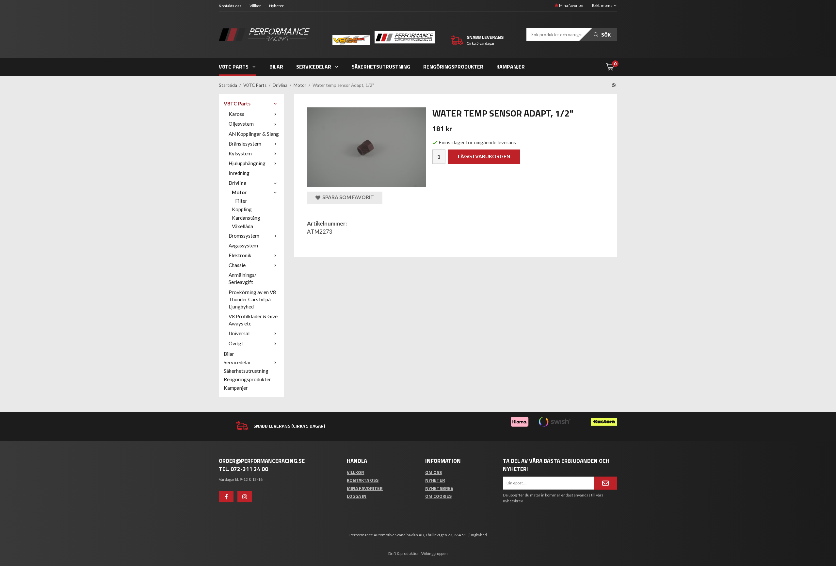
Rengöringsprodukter (453, 67)
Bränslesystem (245, 144)
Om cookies (438, 496)
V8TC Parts (234, 67)
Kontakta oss (230, 5)
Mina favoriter (571, 5)
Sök (605, 35)
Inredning (239, 173)
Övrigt (236, 343)
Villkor (255, 5)
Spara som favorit (347, 197)
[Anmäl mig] (605, 483)
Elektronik (240, 255)
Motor (239, 192)
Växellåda (242, 226)
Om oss (433, 472)
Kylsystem (240, 153)
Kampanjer (510, 67)
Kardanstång (246, 218)
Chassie (237, 265)
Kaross (236, 114)
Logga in (356, 496)
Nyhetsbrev (439, 488)
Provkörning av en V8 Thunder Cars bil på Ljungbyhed (252, 299)
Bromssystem (244, 236)
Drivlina (238, 183)
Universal (239, 333)
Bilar (276, 67)
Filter (241, 201)
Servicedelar (313, 67)
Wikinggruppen (434, 553)
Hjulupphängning (247, 163)
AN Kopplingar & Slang (254, 134)
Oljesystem (241, 124)
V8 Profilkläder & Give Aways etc (253, 319)
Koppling (242, 209)
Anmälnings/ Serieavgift (242, 278)
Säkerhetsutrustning (381, 67)
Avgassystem (243, 245)
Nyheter (276, 5)
